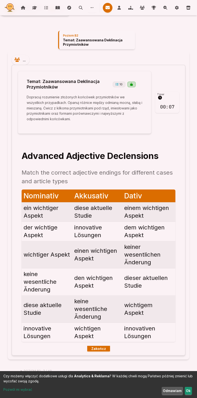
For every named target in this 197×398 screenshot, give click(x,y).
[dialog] (98, 384)
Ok (188, 391)
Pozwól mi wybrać (17, 389)
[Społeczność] (92, 8)
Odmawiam (172, 391)
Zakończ (98, 349)
